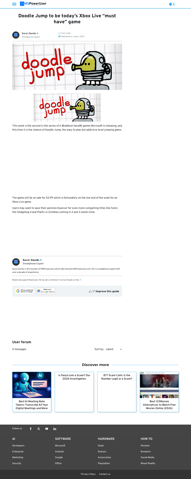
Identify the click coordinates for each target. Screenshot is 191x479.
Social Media (147, 457)
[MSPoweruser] (33, 4)
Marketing (17, 457)
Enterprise (18, 451)
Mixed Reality (148, 463)
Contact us (104, 474)
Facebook (30, 428)
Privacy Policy (88, 474)
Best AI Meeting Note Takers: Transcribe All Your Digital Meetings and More (32, 405)
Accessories (104, 457)
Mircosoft (60, 445)
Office (58, 463)
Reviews (145, 445)
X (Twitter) (38, 428)
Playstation (104, 463)
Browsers (146, 451)
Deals (101, 445)
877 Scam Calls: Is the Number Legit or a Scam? (116, 377)
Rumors (102, 451)
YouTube (46, 428)
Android (59, 451)
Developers (18, 445)
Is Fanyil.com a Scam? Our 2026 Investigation (74, 377)
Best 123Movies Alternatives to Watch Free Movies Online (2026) (159, 405)
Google (59, 457)
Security (16, 463)
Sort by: (99, 349)
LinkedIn (54, 428)
